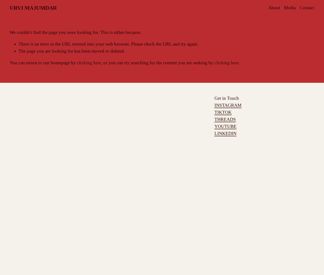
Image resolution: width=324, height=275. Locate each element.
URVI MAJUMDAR (33, 8)
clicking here (89, 62)
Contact (307, 7)
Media (290, 7)
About (274, 7)
